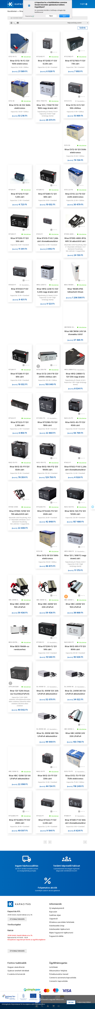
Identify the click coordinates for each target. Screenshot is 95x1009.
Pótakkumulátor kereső (58, 974)
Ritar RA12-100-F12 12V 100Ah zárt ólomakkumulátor (47, 468)
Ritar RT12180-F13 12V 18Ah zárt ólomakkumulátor (47, 424)
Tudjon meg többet (84, 1002)
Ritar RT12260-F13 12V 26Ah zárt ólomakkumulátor (47, 513)
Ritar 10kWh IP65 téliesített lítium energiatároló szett (75, 290)
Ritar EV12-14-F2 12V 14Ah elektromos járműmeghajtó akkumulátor (19, 62)
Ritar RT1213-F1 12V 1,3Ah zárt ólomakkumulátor (19, 195)
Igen (64, 16)
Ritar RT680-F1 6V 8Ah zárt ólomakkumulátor (75, 821)
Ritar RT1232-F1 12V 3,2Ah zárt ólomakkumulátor (47, 821)
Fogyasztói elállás (56, 936)
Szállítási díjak (55, 915)
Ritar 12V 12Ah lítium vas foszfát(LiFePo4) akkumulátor (19, 692)
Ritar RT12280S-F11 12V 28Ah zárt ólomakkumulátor (19, 821)
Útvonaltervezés (17, 919)
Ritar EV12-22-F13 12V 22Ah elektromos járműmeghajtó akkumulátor (75, 195)
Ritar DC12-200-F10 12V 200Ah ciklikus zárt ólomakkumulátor (47, 375)
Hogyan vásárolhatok (16, 967)
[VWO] (34, 16)
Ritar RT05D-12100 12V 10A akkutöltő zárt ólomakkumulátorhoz (19, 513)
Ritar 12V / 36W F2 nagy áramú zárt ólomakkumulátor (75, 557)
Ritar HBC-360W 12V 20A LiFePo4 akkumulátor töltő (47, 606)
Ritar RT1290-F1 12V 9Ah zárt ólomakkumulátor (20, 240)
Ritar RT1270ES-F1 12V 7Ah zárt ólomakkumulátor (75, 62)
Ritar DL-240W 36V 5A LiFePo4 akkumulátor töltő (75, 692)
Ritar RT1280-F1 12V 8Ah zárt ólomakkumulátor (20, 375)
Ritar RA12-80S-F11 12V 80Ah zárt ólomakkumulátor (75, 648)
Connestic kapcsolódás (58, 981)
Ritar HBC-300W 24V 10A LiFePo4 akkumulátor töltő (19, 606)
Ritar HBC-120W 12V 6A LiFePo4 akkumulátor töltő (20, 777)
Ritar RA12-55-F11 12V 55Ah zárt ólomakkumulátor (20, 468)
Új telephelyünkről (56, 908)
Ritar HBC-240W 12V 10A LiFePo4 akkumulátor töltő (75, 606)
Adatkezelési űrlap (56, 925)
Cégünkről (53, 918)
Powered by (28, 16)
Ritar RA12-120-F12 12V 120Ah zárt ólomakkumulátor (75, 513)
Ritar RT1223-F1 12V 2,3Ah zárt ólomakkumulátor (20, 424)
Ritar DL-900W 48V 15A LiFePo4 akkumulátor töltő (47, 735)
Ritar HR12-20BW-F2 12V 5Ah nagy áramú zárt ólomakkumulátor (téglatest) (75, 375)
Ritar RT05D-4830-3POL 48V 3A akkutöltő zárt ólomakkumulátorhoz (75, 240)
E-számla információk (16, 974)
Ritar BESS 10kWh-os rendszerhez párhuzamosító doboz (19, 648)
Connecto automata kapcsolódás (62, 977)
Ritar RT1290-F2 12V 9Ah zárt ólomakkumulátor (47, 648)
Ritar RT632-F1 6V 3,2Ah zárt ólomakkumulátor (75, 468)
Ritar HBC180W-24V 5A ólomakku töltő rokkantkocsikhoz (75, 333)
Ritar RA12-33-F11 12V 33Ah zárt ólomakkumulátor (47, 777)
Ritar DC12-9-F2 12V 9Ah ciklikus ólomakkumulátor (75, 107)
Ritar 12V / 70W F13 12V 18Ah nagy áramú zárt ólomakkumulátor (47, 107)
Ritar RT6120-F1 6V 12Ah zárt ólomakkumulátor (19, 290)
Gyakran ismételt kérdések (18, 970)
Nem (51, 16)
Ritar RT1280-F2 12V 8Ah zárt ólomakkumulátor (47, 195)
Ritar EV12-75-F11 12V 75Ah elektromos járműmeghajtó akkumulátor (75, 777)
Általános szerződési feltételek (61, 922)
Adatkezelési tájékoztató (59, 929)
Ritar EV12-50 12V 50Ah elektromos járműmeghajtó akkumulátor (75, 151)
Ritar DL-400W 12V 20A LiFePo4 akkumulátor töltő (47, 692)
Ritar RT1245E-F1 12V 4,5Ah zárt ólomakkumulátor (47, 62)
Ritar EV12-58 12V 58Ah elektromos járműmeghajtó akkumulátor (47, 557)
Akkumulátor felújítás (58, 970)
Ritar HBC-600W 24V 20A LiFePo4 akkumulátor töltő (75, 735)
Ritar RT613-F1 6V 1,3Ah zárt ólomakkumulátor (47, 240)
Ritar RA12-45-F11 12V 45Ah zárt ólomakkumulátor (75, 424)
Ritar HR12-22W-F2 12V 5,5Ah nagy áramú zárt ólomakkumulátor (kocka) (47, 290)
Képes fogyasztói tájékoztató (61, 932)
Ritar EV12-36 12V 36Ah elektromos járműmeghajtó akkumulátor (19, 107)
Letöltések (53, 967)
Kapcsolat (53, 911)
